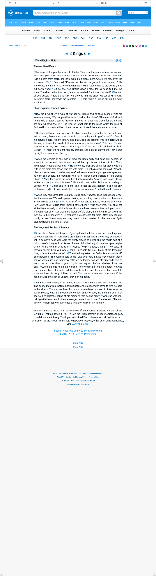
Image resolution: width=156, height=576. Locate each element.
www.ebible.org (80, 324)
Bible (11, 46)
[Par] (118, 60)
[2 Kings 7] (152, 267)
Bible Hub (78, 342)
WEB (16, 46)
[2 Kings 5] (4, 267)
